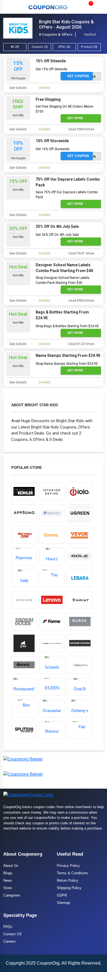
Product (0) (89, 47)
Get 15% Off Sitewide (51, 69)
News (7, 880)
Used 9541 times (80, 253)
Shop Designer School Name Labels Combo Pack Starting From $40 (62, 280)
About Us (10, 866)
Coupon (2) (40, 47)
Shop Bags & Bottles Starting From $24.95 (67, 326)
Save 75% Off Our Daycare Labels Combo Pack (67, 194)
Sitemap (63, 903)
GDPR (62, 895)
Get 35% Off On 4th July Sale (57, 235)
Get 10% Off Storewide (52, 149)
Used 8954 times (80, 300)
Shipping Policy (69, 888)
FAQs (7, 927)
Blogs (7, 873)
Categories (11, 895)
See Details (18, 88)
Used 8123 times (80, 344)
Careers (9, 941)
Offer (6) (64, 47)
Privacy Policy (68, 866)
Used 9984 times (80, 129)
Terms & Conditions (72, 873)
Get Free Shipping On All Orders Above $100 (64, 109)
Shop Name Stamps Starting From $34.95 (67, 364)
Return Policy (67, 880)
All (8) (15, 47)
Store (7, 888)
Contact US (12, 934)
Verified (44, 88)
